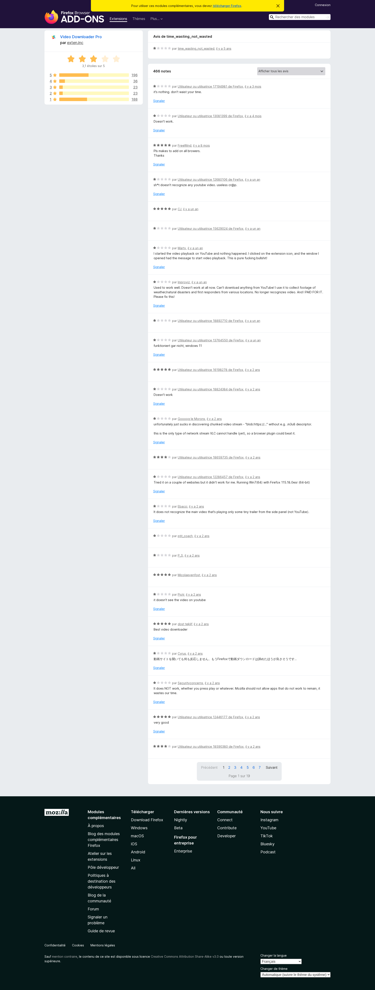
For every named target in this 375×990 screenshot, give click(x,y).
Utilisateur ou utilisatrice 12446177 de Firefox (210, 717)
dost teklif (185, 624)
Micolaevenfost (189, 575)
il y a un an (252, 179)
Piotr (181, 594)
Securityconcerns (190, 683)
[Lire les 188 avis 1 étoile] (94, 99)
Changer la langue (273, 955)
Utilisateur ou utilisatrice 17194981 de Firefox (210, 86)
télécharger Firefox (227, 6)
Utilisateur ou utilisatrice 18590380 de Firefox (211, 746)
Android (138, 852)
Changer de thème (274, 968)
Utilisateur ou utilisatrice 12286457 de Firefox (210, 477)
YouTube (268, 828)
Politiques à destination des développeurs (101, 881)
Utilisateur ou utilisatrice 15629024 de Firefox (210, 228)
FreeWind (184, 145)
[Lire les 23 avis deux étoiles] (94, 93)
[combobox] (300, 17)
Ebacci (182, 506)
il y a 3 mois (253, 86)
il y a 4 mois (253, 116)
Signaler (159, 101)
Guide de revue (101, 931)
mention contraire (64, 956)
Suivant (272, 767)
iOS (134, 844)
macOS (137, 836)
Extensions (118, 18)
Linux (135, 860)
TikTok (266, 836)
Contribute (227, 828)
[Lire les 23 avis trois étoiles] (94, 87)
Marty (182, 248)
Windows (139, 828)
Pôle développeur (103, 867)
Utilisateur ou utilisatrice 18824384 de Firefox (210, 389)
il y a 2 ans (252, 370)
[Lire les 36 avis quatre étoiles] (94, 81)
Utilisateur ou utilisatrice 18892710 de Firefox (210, 321)
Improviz (184, 282)
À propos (96, 825)
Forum (93, 909)
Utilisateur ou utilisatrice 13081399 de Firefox (210, 116)
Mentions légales (102, 945)
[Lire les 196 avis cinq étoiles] (94, 75)
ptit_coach (185, 536)
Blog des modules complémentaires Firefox (104, 839)
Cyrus (182, 653)
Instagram (269, 820)
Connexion (323, 5)
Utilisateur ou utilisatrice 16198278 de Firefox (210, 370)
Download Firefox (147, 820)
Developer (226, 836)
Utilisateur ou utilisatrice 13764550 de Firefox (211, 340)
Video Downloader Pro (81, 36)
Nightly (180, 820)
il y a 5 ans (223, 48)
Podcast (268, 852)
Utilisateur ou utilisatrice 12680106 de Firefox (210, 179)
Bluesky (267, 844)
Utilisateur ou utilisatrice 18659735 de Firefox (211, 457)
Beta (178, 828)
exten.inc (75, 42)
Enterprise (183, 851)
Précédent (209, 767)
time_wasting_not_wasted (196, 48)
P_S (180, 555)
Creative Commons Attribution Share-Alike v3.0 (185, 956)
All (133, 868)
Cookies (78, 945)
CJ (179, 209)
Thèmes (138, 18)
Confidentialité (55, 945)
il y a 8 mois (201, 145)
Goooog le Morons (191, 419)
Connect (225, 820)
